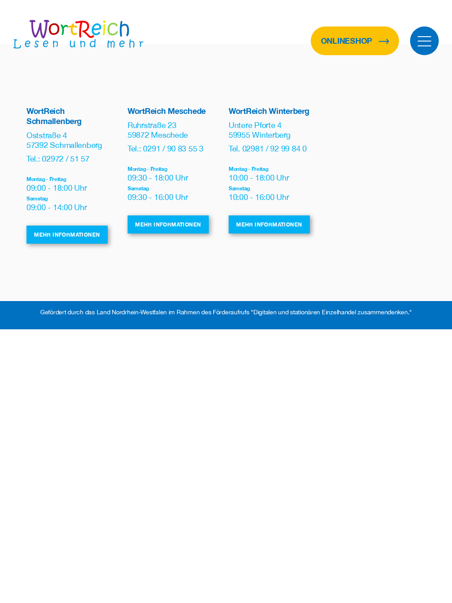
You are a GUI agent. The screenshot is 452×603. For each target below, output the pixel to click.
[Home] (78, 34)
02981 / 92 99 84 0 (274, 148)
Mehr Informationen (67, 234)
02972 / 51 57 (66, 158)
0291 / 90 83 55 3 (173, 148)
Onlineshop (347, 40)
